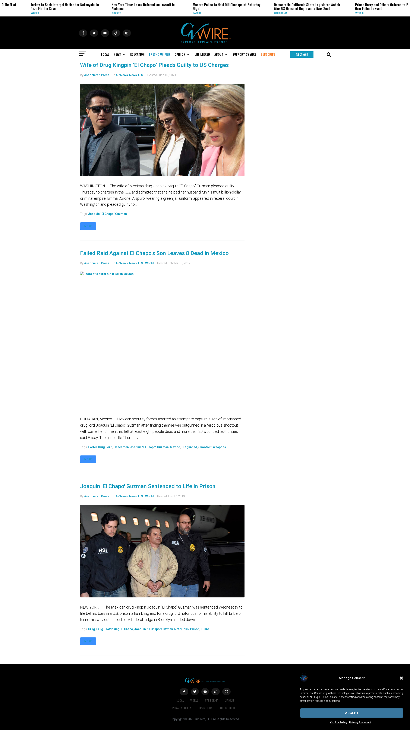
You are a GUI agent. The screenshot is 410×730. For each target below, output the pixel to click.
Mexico (175, 447)
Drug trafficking (108, 629)
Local (180, 700)
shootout (205, 447)
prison (194, 629)
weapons (219, 447)
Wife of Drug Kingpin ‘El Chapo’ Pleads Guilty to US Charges (154, 65)
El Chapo (127, 629)
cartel (92, 447)
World (17, 13)
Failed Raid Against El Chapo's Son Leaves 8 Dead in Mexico (154, 253)
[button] (401, 678)
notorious (181, 629)
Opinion (229, 700)
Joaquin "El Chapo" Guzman (107, 214)
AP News (122, 75)
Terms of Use (205, 708)
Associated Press (96, 75)
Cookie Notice (229, 708)
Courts (99, 13)
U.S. (141, 75)
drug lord (105, 447)
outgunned (189, 447)
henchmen (121, 447)
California (263, 13)
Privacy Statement (360, 722)
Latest (180, 13)
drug (91, 629)
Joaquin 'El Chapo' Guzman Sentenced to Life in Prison (147, 486)
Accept (352, 713)
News (133, 75)
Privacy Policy (181, 708)
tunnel (205, 629)
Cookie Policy (338, 722)
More (88, 226)
